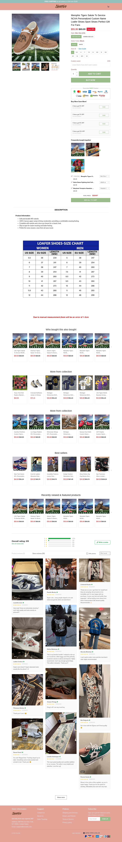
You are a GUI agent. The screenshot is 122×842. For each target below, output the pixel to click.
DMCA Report (76, 833)
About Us (40, 816)
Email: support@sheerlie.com (22, 827)
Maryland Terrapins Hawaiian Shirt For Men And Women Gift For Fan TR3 (83, 188)
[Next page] (58, 67)
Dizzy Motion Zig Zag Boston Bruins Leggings (85, 475)
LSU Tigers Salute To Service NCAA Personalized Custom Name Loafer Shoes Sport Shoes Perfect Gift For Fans (19, 352)
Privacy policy (67, 822)
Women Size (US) (88, 36)
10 (73, 56)
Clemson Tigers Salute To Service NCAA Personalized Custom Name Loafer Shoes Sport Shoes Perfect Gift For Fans (35, 352)
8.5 (97, 52)
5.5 (77, 52)
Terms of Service (68, 819)
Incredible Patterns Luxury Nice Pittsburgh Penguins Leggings (53, 475)
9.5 (105, 52)
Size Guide (82, 49)
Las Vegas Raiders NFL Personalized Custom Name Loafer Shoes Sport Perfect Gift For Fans (36, 433)
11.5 (82, 56)
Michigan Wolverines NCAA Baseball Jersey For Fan (52, 394)
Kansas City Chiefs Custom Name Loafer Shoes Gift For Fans (85, 433)
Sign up (105, 819)
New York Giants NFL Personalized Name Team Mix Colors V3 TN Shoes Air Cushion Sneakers (19, 475)
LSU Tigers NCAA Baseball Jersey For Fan (101, 394)
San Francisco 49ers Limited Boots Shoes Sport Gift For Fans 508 (102, 475)
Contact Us (41, 813)
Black (82, 41)
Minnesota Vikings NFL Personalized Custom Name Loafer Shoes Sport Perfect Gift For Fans (52, 433)
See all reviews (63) (18, 543)
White (81, 44)
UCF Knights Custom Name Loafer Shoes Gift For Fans (101, 433)
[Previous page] (13, 67)
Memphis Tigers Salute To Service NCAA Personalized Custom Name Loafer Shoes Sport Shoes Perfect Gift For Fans (87, 176)
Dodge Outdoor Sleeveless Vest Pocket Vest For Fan (68, 475)
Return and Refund (69, 816)
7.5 (89, 52)
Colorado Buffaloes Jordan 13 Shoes (36, 394)
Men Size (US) (80, 33)
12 (86, 56)
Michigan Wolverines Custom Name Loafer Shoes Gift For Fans (68, 433)
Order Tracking (42, 819)
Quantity (74, 69)
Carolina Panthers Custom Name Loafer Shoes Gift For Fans (19, 433)
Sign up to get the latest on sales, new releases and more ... (99, 814)
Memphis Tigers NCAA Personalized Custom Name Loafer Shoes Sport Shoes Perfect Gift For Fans (68, 352)
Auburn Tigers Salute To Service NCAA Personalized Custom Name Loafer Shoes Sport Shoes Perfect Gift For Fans (52, 352)
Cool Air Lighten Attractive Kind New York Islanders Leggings (36, 475)
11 (77, 56)
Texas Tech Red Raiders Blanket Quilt (19, 394)
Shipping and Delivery (70, 813)
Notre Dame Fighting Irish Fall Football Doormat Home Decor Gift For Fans (83, 182)
